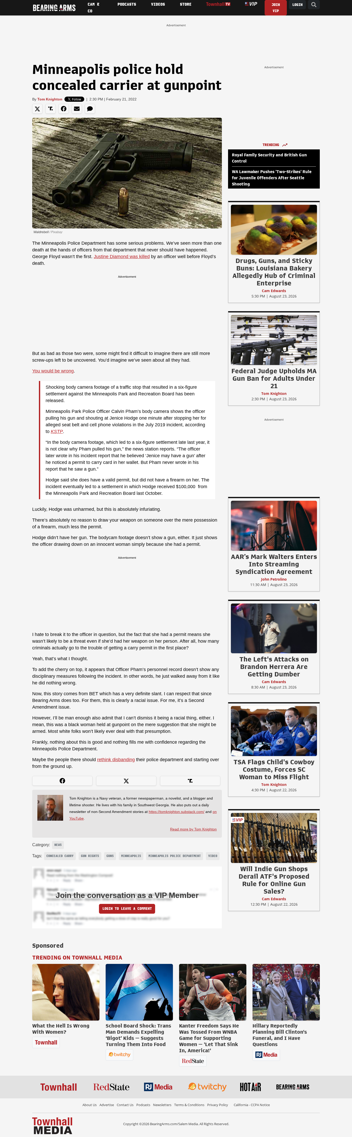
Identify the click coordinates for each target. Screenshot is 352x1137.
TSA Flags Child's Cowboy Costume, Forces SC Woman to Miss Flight (273, 769)
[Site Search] (314, 5)
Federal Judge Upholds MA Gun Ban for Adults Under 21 (274, 378)
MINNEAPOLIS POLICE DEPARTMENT (174, 856)
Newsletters (162, 1104)
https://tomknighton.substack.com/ (176, 812)
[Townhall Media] (52, 1125)
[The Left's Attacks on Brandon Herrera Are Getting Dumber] (274, 628)
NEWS (58, 845)
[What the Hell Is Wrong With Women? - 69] (65, 992)
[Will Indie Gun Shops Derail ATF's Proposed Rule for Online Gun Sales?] (274, 838)
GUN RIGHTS (90, 856)
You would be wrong (53, 371)
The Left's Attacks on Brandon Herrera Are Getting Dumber (274, 666)
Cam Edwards (274, 290)
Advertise (106, 1104)
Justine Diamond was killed (122, 256)
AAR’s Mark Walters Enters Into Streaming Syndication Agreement (274, 564)
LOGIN (297, 5)
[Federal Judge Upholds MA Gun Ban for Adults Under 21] (274, 340)
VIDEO (212, 856)
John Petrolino (274, 579)
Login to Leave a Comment (127, 908)
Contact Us (125, 1104)
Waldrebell (41, 232)
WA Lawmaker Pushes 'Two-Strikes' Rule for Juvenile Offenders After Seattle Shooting (272, 178)
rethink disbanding (116, 759)
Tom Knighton (49, 99)
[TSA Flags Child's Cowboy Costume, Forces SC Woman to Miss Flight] (274, 731)
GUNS (110, 856)
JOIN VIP (276, 8)
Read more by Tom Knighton (193, 829)
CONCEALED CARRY (59, 856)
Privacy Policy (217, 1104)
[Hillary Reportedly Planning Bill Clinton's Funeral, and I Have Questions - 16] (286, 992)
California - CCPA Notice (252, 1104)
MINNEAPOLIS (131, 856)
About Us (89, 1104)
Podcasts (143, 1104)
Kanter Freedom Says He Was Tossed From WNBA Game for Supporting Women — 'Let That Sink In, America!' (209, 1038)
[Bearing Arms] (54, 7)
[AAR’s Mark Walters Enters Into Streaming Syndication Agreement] (274, 525)
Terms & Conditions (189, 1104)
